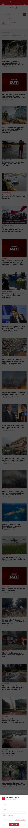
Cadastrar (14, 824)
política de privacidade (20, 820)
